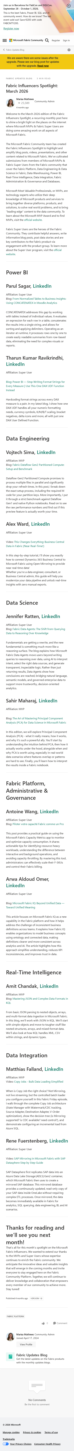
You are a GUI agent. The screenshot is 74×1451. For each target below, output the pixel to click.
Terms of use (51, 1432)
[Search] (47, 40)
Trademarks (9, 1438)
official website (33, 220)
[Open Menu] (69, 49)
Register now (11, 28)
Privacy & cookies (32, 1432)
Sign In (66, 40)
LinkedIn (42, 285)
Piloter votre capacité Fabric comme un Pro (38, 824)
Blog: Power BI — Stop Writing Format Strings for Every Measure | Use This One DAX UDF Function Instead (35, 386)
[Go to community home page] (26, 40)
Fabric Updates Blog (15, 49)
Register (56, 40)
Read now (43, 65)
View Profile (26, 1344)
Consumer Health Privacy (47, 1443)
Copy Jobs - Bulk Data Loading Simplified (38, 1081)
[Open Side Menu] (4, 40)
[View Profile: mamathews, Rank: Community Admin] (10, 103)
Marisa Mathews (25, 99)
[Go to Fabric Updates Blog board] (10, 1356)
